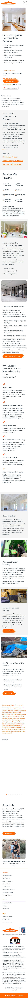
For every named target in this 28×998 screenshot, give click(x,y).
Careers (4, 905)
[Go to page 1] (7, 795)
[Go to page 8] (19, 795)
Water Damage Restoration (12, 161)
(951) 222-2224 (10, 81)
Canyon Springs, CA (7, 102)
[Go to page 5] (14, 795)
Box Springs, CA (12, 104)
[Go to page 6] (16, 795)
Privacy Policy (6, 919)
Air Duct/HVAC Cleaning (14, 210)
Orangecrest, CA (6, 100)
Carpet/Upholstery (7, 212)
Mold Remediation (7, 881)
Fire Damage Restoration (11, 164)
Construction (6, 886)
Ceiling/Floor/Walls (19, 212)
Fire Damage (6, 878)
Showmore (5, 149)
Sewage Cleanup (7, 208)
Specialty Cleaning (7, 892)
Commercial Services (10, 157)
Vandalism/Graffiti (7, 215)
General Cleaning (7, 895)
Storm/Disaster (6, 884)
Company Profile (7, 903)
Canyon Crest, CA (15, 98)
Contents (16, 215)
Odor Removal (6, 213)
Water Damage (7, 875)
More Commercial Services (12, 356)
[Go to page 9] (21, 795)
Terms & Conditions (7, 916)
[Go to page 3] (10, 795)
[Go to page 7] (18, 795)
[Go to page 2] (9, 795)
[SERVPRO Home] (8, 3)
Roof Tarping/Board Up (18, 213)
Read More (8, 833)
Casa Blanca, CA (17, 100)
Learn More (8, 631)
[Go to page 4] (12, 795)
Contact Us (5, 908)
